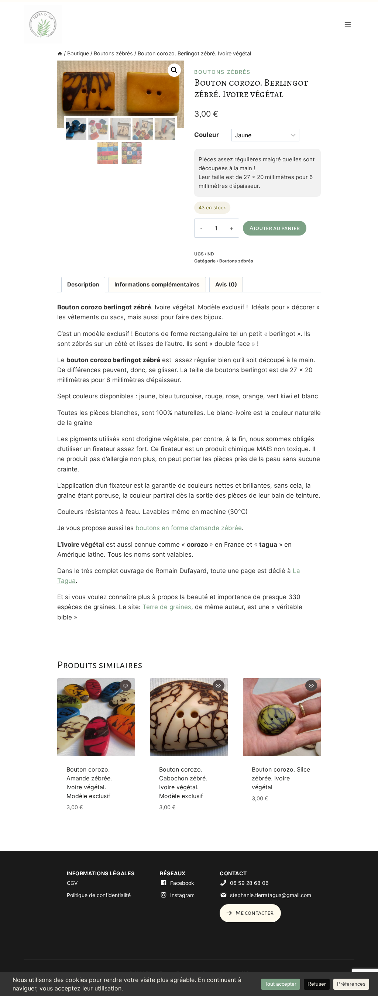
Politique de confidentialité (99, 895)
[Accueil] (59, 53)
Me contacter (254, 913)
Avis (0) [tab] (226, 284)
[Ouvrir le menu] (347, 24)
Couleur (206, 134)
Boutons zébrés (222, 72)
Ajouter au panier (275, 228)
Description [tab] (83, 284)
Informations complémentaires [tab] (157, 284)
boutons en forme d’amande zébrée (188, 528)
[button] (174, 70)
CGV (72, 883)
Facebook (182, 883)
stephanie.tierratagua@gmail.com (270, 895)
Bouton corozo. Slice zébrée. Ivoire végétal (281, 778)
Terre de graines (166, 607)
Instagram (182, 895)
